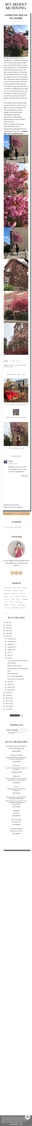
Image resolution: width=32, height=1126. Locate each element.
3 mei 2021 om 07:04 (12, 463)
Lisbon (17, 596)
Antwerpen (8, 588)
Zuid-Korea (21, 605)
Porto (18, 599)
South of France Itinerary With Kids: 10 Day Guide (16, 768)
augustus (10, 649)
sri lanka (23, 608)
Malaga (6, 599)
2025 (7, 625)
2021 (7, 636)
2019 (7, 695)
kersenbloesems (8, 367)
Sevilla (11, 602)
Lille (11, 596)
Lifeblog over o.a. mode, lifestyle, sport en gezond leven (16, 797)
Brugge (15, 590)
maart (9, 684)
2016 (7, 703)
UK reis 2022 (19, 602)
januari (10, 690)
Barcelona (17, 588)
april (9, 682)
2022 (7, 633)
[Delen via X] (14, 361)
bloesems (23, 365)
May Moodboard (12, 673)
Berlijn (24, 588)
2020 (7, 692)
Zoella (16, 786)
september (11, 647)
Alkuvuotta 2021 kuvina (16, 831)
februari (10, 687)
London (23, 596)
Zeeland (13, 605)
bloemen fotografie (14, 365)
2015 (7, 706)
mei (9, 658)
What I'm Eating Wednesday (16, 748)
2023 (7, 630)
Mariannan (16, 811)
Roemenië (25, 599)
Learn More (13, 1124)
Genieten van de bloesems (15, 679)
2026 (7, 622)
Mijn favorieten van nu (14, 666)
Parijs (12, 599)
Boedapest (7, 590)
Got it (21, 1124)
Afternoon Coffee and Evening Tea (16, 746)
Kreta (6, 596)
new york (15, 608)
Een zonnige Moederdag (15, 676)
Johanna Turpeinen (16, 828)
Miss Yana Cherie (16, 819)
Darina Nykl (16, 776)
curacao (7, 608)
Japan (21, 590)
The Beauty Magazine (16, 755)
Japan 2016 (7, 593)
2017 (7, 701)
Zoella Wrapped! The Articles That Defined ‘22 (16, 789)
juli (9, 652)
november (11, 641)
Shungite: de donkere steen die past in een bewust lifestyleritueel (16, 758)
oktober (10, 644)
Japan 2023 (22, 593)
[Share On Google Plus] (19, 361)
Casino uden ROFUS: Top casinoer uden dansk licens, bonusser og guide (16, 779)
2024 (7, 628)
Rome (5, 602)
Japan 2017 (15, 593)
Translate (22, 733)
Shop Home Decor (16, 822)
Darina (10, 461)
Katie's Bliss (16, 765)
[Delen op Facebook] (11, 361)
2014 (7, 709)
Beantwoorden (24, 475)
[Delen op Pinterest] (16, 361)
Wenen (6, 605)
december (11, 639)
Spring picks (16, 813)
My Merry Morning (16, 6)
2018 (7, 698)
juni (9, 655)
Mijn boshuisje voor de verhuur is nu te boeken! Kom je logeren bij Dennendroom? (16, 802)
